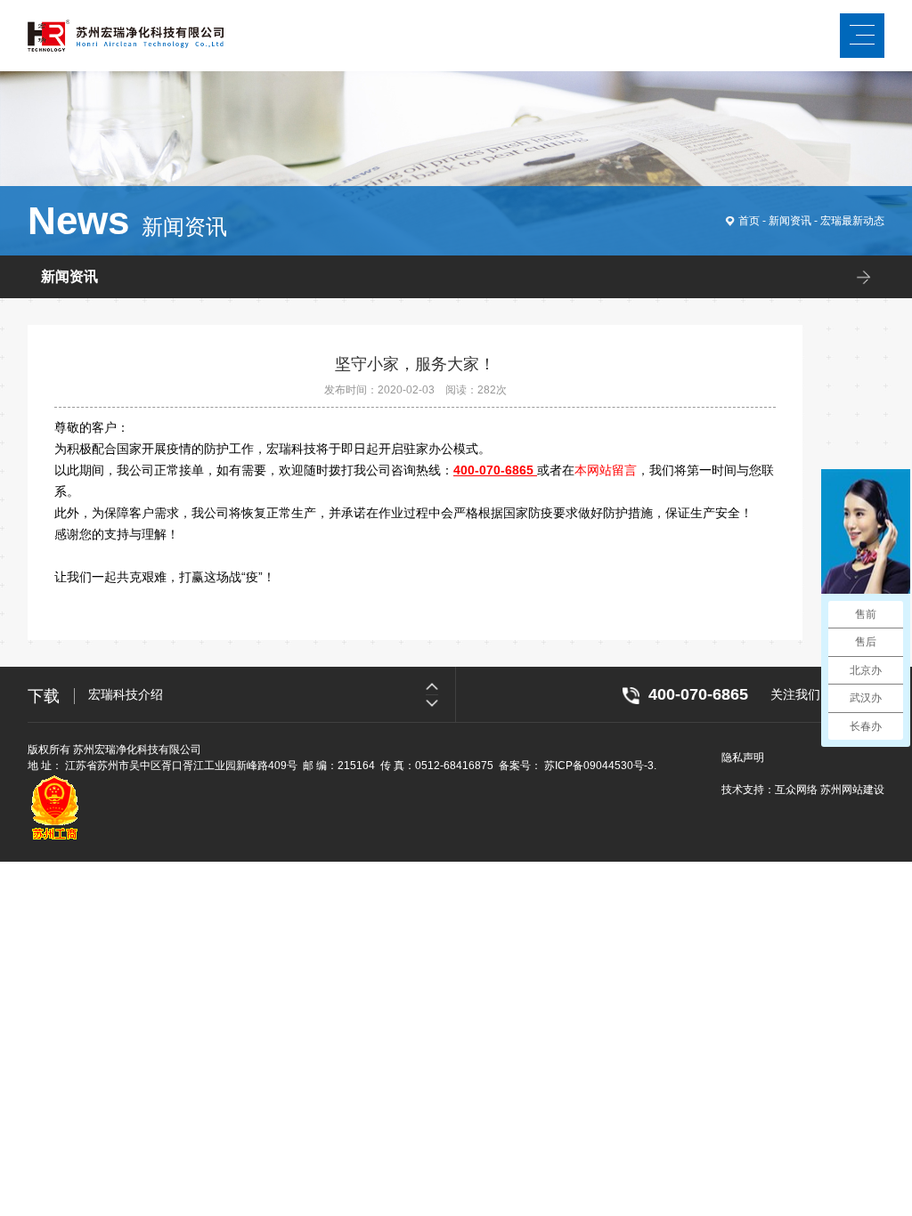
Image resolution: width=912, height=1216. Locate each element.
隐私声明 (742, 757)
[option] (271, 694)
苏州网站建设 (852, 789)
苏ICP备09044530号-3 (599, 765)
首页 (749, 221)
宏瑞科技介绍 (125, 694)
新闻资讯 (790, 221)
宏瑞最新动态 (852, 221)
